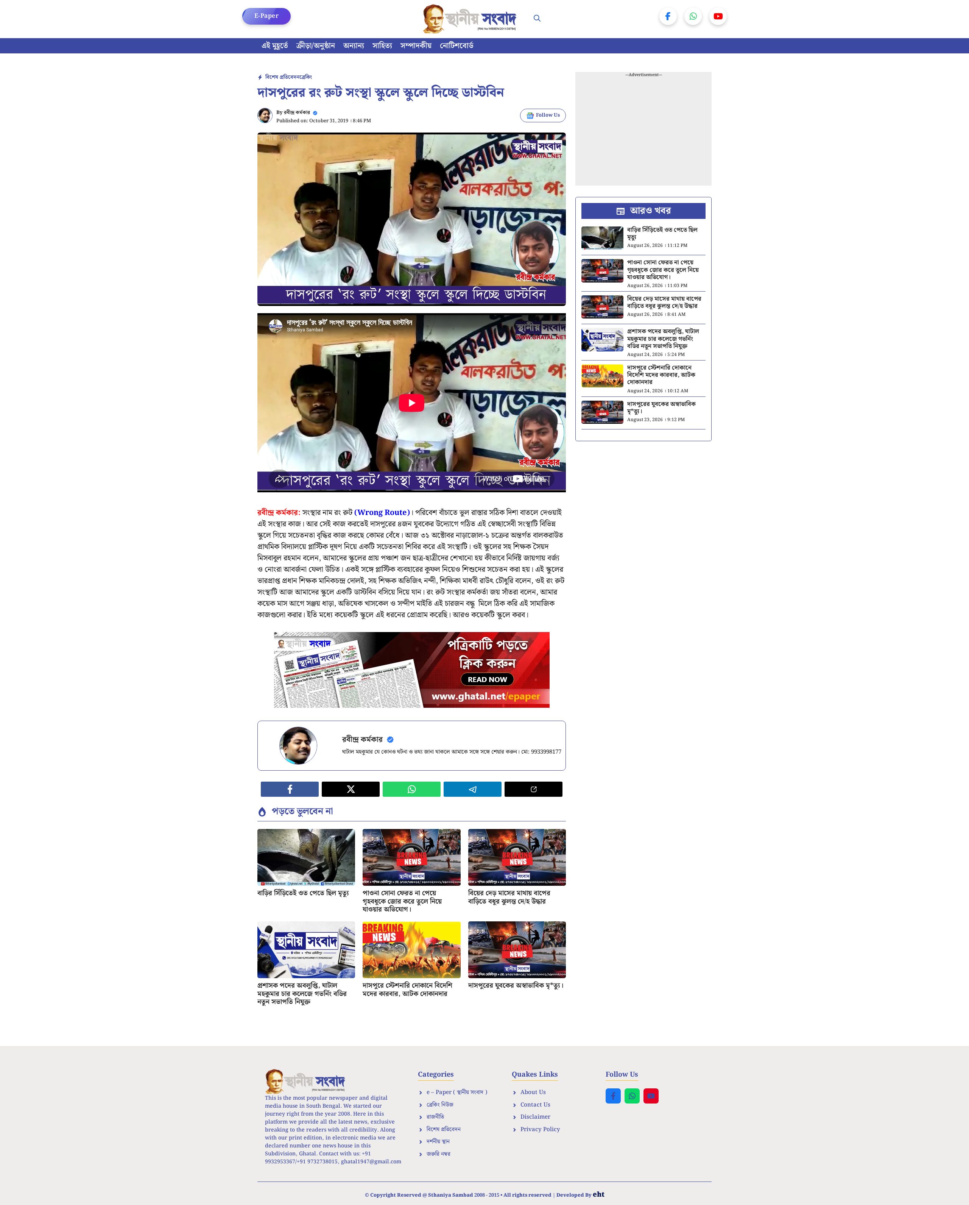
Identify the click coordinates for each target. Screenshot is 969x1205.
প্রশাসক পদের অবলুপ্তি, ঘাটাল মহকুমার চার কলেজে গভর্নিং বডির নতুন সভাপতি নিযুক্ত (302, 993)
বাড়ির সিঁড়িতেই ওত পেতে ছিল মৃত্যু (303, 893)
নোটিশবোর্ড (457, 46)
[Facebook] (668, 16)
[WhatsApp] (693, 16)
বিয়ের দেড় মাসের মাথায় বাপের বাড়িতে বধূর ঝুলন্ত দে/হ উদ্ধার (509, 897)
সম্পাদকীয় (416, 46)
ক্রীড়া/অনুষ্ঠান (315, 46)
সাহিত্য (382, 46)
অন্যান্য (353, 46)
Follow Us (548, 115)
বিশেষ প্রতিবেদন (282, 77)
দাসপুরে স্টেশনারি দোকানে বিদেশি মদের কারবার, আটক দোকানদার (407, 989)
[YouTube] (718, 16)
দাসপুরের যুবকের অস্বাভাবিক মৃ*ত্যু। (516, 985)
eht (598, 1194)
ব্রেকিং (305, 77)
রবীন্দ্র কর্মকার (297, 113)
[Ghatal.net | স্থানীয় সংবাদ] (471, 19)
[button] (537, 19)
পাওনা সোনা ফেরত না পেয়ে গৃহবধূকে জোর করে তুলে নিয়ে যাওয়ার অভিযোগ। (402, 901)
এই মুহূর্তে (275, 46)
